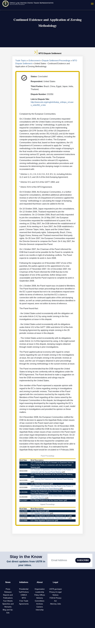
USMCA (24, 595)
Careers (39, 607)
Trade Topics (21, 61)
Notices (55, 595)
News (8, 582)
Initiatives (23, 582)
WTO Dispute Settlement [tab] (49, 53)
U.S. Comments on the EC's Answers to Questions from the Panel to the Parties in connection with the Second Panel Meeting (52, 465)
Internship (40, 610)
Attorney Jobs (55, 604)
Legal (55, 582)
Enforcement (34, 61)
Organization (40, 589)
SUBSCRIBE (83, 560)
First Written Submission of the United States (47, 500)
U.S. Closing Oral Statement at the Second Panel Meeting (51, 474)
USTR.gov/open (55, 589)
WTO (24, 598)
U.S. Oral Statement (38, 511)
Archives (39, 604)
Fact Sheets (8, 601)
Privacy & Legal (55, 592)
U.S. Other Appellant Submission (42, 520)
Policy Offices (39, 595)
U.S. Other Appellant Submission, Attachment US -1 (49, 518)
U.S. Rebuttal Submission (40, 484)
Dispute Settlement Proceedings (56, 61)
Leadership (39, 592)
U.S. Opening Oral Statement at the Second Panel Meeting (52, 479)
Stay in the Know (26, 556)
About (40, 582)
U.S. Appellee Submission (40, 513)
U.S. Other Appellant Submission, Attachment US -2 (49, 516)
